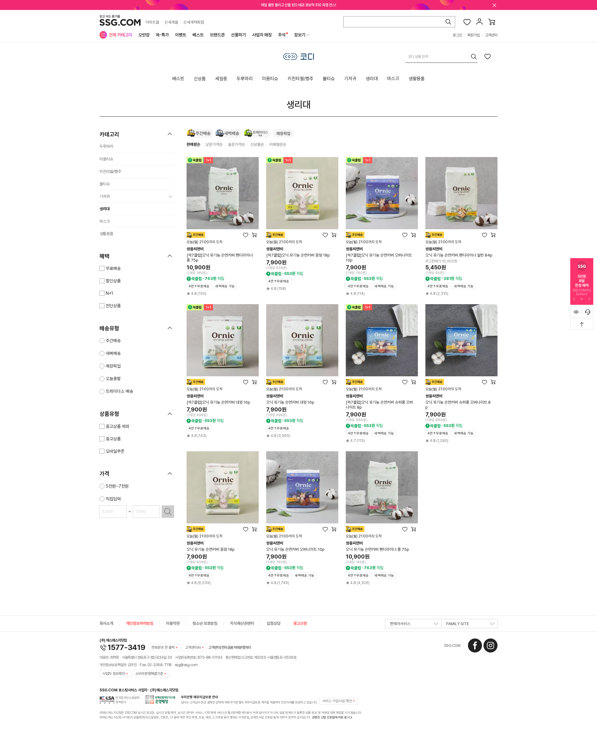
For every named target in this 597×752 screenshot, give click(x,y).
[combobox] (441, 57)
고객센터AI (193, 647)
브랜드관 (217, 34)
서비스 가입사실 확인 (337, 701)
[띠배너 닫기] (494, 5)
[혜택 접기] (169, 256)
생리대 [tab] (372, 78)
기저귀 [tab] (350, 78)
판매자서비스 (400, 623)
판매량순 (193, 144)
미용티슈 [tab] (270, 78)
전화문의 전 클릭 (163, 647)
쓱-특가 (162, 34)
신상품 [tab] (200, 78)
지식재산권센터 (242, 623)
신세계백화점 (193, 22)
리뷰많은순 (277, 144)
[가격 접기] (169, 473)
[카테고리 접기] (169, 134)
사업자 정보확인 (113, 673)
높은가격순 (236, 144)
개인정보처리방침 (139, 623)
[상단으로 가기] (581, 324)
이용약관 (173, 623)
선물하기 (238, 34)
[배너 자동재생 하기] (581, 298)
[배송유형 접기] (169, 328)
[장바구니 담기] (254, 234)
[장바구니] (491, 21)
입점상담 (273, 623)
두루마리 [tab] (245, 78)
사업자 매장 (262, 34)
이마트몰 (152, 22)
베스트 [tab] (178, 78)
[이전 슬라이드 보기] (574, 298)
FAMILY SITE (457, 623)
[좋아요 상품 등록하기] (488, 56)
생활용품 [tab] (417, 78)
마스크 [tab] (393, 78)
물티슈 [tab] (329, 78)
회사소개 (106, 623)
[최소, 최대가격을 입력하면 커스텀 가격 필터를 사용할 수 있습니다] (168, 511)
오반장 (144, 34)
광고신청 (300, 623)
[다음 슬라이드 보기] (589, 298)
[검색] (448, 22)
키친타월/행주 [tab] (300, 78)
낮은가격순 (214, 144)
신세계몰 (171, 22)
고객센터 (491, 35)
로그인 (457, 35)
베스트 (198, 34)
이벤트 (180, 34)
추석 (281, 34)
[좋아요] (467, 21)
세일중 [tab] (221, 78)
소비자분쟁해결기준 (149, 673)
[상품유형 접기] (169, 414)
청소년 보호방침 (204, 623)
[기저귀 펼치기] (170, 196)
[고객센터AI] (587, 311)
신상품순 (257, 144)
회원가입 (473, 35)
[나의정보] (479, 21)
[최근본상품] (576, 311)
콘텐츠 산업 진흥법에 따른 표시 (331, 717)
